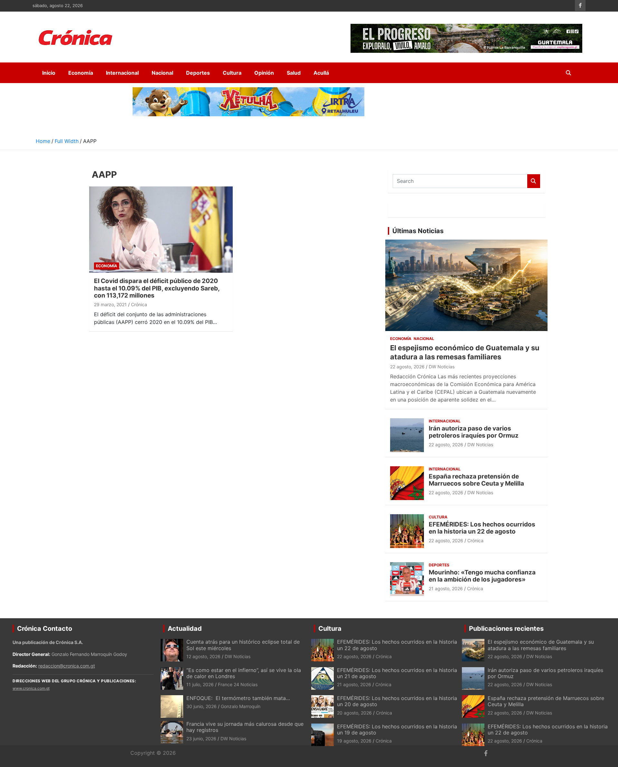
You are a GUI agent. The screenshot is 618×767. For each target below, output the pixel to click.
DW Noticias (441, 366)
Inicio (48, 73)
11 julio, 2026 (200, 684)
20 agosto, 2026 (354, 712)
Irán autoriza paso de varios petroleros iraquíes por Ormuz (474, 432)
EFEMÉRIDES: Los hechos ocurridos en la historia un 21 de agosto (397, 673)
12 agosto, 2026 (203, 656)
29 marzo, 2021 (110, 304)
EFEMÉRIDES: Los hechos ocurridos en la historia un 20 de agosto (397, 701)
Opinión (264, 73)
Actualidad (185, 628)
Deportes (198, 73)
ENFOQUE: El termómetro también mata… (238, 698)
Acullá (321, 73)
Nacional (162, 73)
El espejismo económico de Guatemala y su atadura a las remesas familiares (541, 645)
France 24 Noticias (238, 684)
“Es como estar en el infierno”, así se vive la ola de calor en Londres (243, 673)
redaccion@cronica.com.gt (66, 665)
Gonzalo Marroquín (240, 706)
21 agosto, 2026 (446, 588)
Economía (80, 73)
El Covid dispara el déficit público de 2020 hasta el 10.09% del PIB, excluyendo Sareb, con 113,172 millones (157, 288)
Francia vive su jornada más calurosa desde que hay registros (245, 727)
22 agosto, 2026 (407, 366)
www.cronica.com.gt (31, 688)
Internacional (122, 73)
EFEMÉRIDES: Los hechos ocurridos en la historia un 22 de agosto (482, 528)
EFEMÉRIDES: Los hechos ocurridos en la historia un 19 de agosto (397, 729)
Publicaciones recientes (506, 628)
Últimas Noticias (418, 231)
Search (533, 181)
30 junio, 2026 (201, 706)
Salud (294, 73)
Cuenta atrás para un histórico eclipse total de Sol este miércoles (243, 645)
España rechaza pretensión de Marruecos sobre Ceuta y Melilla (476, 480)
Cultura (232, 73)
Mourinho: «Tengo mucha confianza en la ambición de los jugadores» (482, 576)
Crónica (139, 304)
